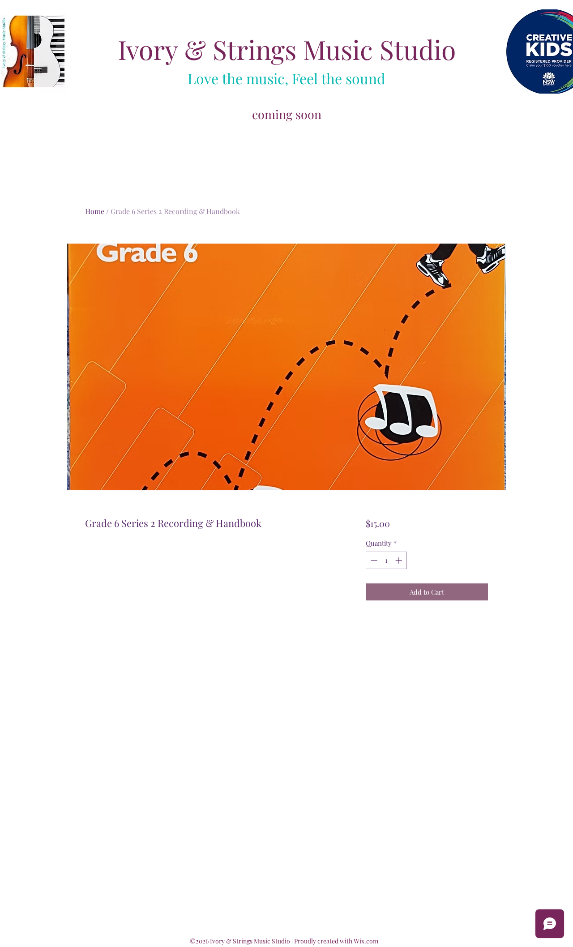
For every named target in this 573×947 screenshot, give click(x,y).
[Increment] (399, 560)
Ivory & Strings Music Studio (287, 49)
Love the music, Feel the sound (286, 78)
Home (94, 211)
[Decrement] (373, 560)
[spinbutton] (386, 560)
